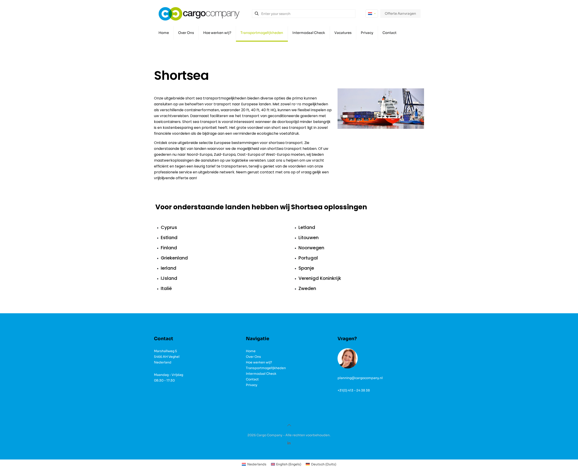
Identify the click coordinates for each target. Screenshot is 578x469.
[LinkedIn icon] (289, 443)
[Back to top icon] (289, 425)
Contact (252, 379)
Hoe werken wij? (259, 362)
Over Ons (253, 357)
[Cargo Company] (199, 13)
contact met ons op (278, 172)
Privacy (251, 385)
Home (251, 351)
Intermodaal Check (261, 374)
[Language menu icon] (372, 13)
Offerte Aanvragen (400, 13)
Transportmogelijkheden (266, 368)
